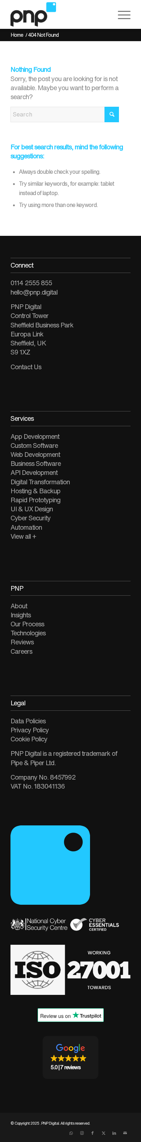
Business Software (35, 463)
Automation (26, 527)
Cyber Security (30, 518)
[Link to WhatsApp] (70, 1133)
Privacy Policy (29, 730)
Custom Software (34, 445)
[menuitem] (121, 14)
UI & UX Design (31, 509)
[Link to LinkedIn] (114, 1133)
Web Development (35, 454)
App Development (34, 436)
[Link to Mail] (125, 1133)
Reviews (22, 642)
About (18, 606)
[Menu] (121, 14)
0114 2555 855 (31, 282)
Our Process (27, 624)
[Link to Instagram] (81, 1133)
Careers (21, 651)
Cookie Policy (28, 739)
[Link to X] (103, 1133)
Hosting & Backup (35, 491)
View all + (23, 536)
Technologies (28, 633)
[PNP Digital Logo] (58, 14)
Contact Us (25, 366)
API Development (33, 472)
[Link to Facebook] (92, 1133)
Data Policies (28, 721)
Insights (20, 615)
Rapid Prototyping (35, 500)
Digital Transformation (40, 482)
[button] (70, 1057)
